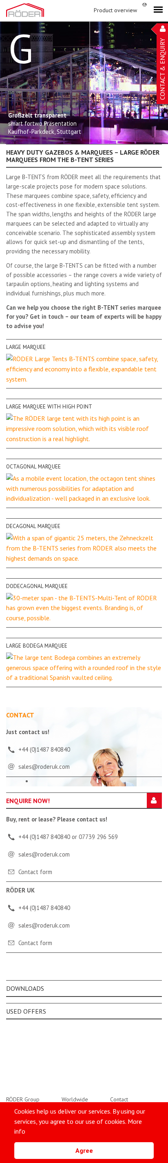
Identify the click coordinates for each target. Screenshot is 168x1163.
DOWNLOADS (25, 988)
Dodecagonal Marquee (37, 586)
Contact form (35, 872)
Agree (84, 1150)
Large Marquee (26, 347)
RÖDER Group (23, 1099)
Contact (119, 1099)
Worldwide (75, 1099)
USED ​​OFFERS (26, 1011)
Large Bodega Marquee (36, 645)
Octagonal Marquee (33, 466)
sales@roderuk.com (44, 854)
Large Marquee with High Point (49, 406)
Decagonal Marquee (33, 526)
